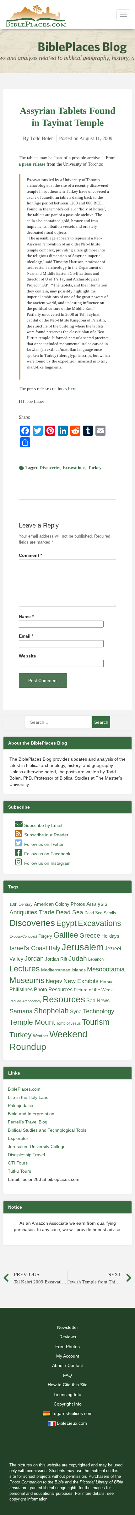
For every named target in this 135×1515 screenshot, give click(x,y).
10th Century (21, 904)
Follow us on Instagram (47, 863)
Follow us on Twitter (43, 844)
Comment (30, 555)
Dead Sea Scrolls (100, 913)
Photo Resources (53, 989)
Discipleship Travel (26, 1154)
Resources (64, 999)
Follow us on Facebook (46, 853)
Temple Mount (32, 1022)
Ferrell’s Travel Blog (27, 1121)
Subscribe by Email (42, 825)
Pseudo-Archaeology (25, 1001)
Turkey (94, 467)
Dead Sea (69, 912)
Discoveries (50, 467)
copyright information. (29, 1499)
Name (26, 616)
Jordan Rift (56, 959)
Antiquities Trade (32, 912)
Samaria (21, 1011)
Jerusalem (83, 947)
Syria (76, 1011)
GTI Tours (18, 1162)
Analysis (96, 903)
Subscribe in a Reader (45, 834)
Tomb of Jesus (68, 1023)
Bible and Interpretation (31, 1113)
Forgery (45, 936)
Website (27, 656)
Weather (40, 1036)
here (72, 388)
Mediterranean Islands (63, 969)
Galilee (65, 935)
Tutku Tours (19, 1171)
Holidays (110, 936)
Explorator (18, 1138)
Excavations (74, 467)
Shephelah (51, 1011)
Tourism (96, 1021)
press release (33, 164)
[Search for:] (58, 722)
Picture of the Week (93, 989)
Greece (89, 935)
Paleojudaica (20, 1105)
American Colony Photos (59, 904)
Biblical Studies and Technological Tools (47, 1130)
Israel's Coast (28, 948)
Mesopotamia (106, 969)
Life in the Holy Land (28, 1097)
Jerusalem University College (37, 1146)
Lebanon (96, 959)
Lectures (24, 968)
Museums (27, 980)
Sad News (98, 1000)
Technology (98, 1011)
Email (26, 636)
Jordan (34, 958)
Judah (77, 958)
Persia (106, 981)
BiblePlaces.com (24, 1089)
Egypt (66, 923)
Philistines (21, 989)
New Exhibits (81, 981)
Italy (54, 948)
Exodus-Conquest (23, 936)
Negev (54, 981)
